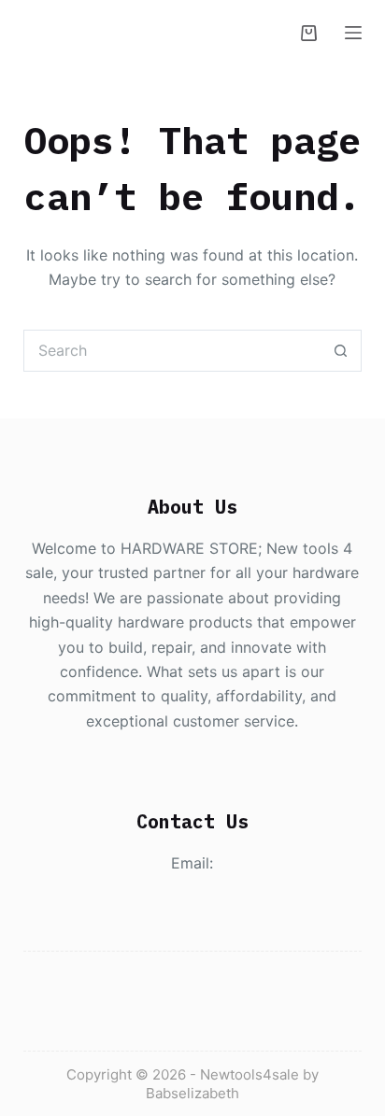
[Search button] (341, 351)
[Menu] (353, 32)
